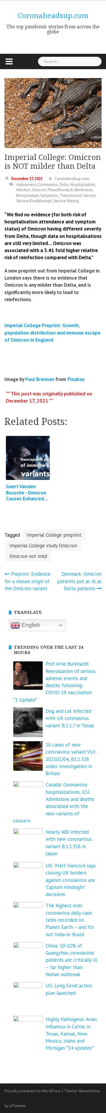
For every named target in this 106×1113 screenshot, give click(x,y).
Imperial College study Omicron (43, 545)
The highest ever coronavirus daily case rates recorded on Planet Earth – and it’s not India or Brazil (70, 919)
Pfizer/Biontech (60, 189)
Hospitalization (82, 184)
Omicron (39, 189)
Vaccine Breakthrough (34, 200)
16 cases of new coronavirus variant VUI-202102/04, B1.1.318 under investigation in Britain (71, 759)
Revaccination (27, 195)
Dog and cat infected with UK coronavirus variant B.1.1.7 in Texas (70, 718)
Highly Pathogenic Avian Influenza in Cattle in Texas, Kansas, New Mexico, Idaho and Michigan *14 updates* (71, 1033)
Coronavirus (48, 184)
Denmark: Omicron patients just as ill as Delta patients (79, 581)
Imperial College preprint (53, 535)
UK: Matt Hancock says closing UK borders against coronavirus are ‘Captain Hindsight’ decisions (71, 880)
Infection (23, 189)
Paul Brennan (39, 379)
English (30, 625)
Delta (64, 184)
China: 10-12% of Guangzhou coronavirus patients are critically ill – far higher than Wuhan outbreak (71, 960)
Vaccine (89, 195)
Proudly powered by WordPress (32, 1090)
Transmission (70, 195)
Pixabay (76, 379)
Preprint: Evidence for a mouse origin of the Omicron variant (27, 581)
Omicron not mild (28, 556)
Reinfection (83, 189)
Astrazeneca (26, 184)
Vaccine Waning (66, 200)
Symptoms (49, 195)
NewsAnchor (89, 1090)
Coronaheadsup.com (53, 16)
